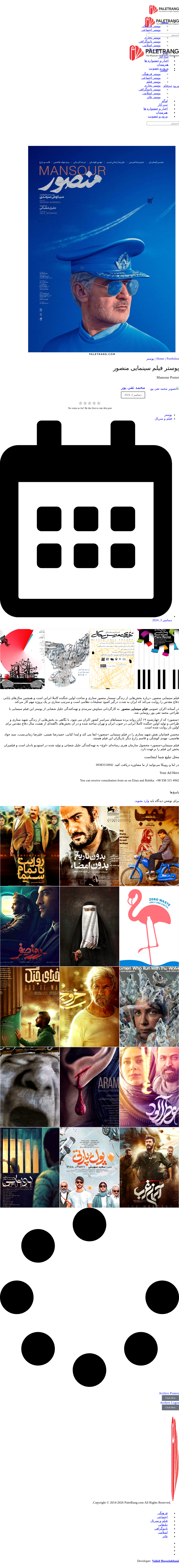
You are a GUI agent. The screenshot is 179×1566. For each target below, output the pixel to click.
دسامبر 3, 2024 (133, 394)
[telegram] (170, 1550)
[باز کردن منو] (177, 14)
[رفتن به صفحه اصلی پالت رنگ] (164, 14)
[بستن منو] (177, 63)
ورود (176, 86)
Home (160, 358)
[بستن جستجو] (177, 135)
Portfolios (173, 358)
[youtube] (170, 1554)
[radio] (99, 403)
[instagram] (170, 1547)
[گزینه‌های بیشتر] (177, 75)
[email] (170, 1543)
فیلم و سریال (163, 418)
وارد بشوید (142, 801)
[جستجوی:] (163, 35)
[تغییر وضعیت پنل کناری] (177, 1)
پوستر (150, 358)
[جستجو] (177, 82)
